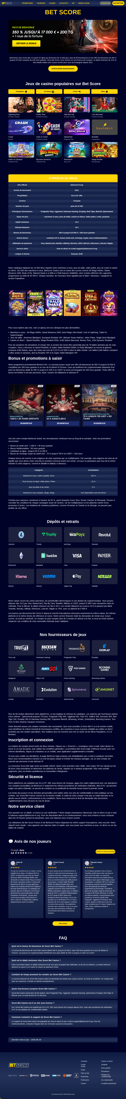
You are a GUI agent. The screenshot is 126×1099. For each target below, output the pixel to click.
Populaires (20, 91)
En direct (47, 91)
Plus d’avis (63, 923)
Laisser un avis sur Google (105, 851)
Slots (103, 91)
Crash (75, 91)
